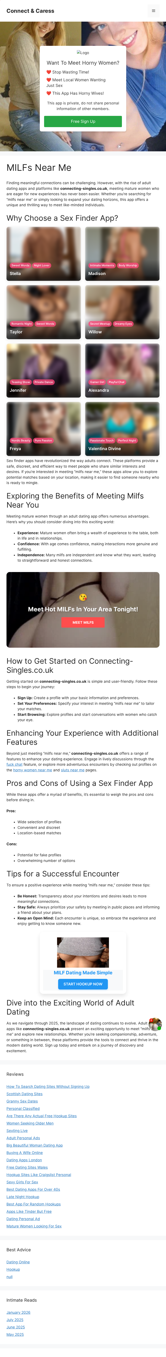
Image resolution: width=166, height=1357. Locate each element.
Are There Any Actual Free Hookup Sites (41, 1116)
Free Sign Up (83, 121)
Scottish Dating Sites (24, 1094)
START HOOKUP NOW (83, 984)
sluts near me (73, 770)
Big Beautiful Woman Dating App (34, 1145)
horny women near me (32, 770)
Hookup (13, 1269)
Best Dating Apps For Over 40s (33, 1189)
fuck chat (14, 764)
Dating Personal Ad (23, 1219)
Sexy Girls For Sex (22, 1182)
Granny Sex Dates (22, 1101)
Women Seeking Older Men (30, 1123)
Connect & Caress (30, 11)
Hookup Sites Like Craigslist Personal (38, 1175)
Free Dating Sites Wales (27, 1167)
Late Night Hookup (22, 1197)
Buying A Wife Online (24, 1153)
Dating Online (18, 1262)
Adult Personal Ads (23, 1138)
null (9, 1277)
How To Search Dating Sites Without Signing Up (47, 1086)
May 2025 (15, 1334)
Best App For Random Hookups (33, 1204)
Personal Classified (23, 1108)
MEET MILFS (83, 622)
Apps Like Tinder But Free (29, 1211)
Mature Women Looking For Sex (34, 1226)
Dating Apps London (24, 1160)
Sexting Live (17, 1130)
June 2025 (15, 1327)
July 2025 (14, 1320)
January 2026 (18, 1312)
